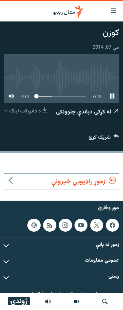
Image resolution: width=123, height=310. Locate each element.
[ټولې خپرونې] (48, 301)
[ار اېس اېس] (49, 225)
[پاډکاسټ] (33, 225)
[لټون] (105, 301)
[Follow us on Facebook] (112, 225)
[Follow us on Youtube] (80, 225)
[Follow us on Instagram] (65, 225)
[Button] (103, 138)
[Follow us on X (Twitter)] (96, 225)
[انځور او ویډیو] (76, 301)
